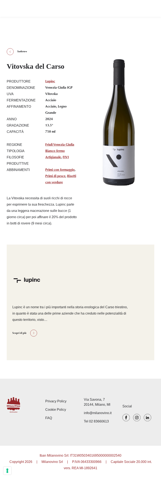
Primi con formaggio (60, 170)
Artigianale (53, 157)
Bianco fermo (55, 151)
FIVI (66, 157)
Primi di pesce (55, 176)
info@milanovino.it (98, 413)
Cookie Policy (55, 409)
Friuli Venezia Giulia (59, 144)
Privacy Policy (55, 401)
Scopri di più (19, 333)
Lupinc (50, 81)
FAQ (48, 418)
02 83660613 (99, 421)
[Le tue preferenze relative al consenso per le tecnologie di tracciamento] (7, 471)
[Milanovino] (23, 404)
